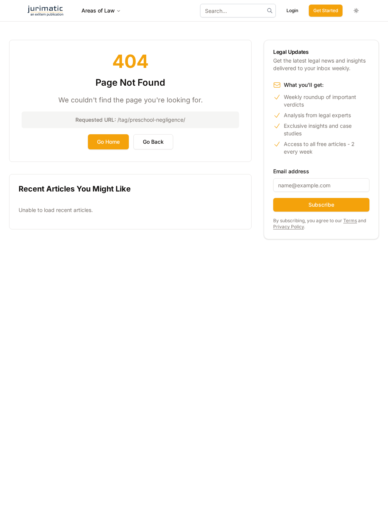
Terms (350, 220)
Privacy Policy (288, 226)
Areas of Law (98, 10)
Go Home (108, 141)
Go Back (153, 141)
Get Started (325, 10)
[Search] (270, 11)
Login (292, 10)
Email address (291, 171)
